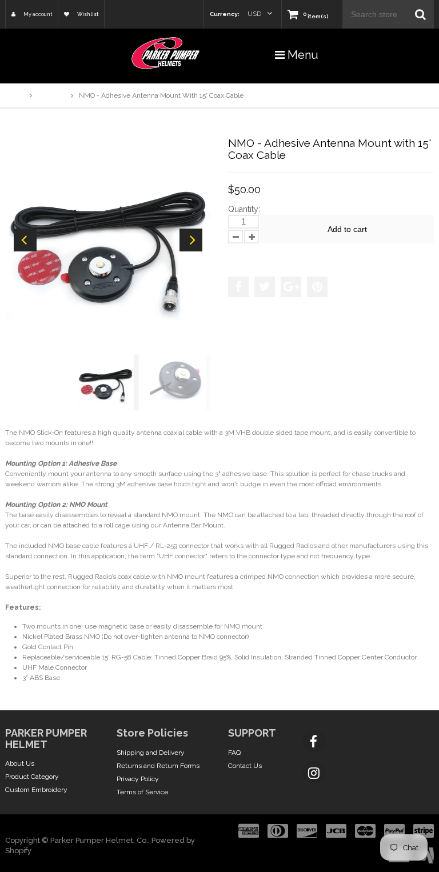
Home (14, 95)
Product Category (32, 777)
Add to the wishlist (264, 254)
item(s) (315, 16)
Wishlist (87, 14)
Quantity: (244, 209)
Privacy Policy (138, 779)
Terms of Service (142, 792)
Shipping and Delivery (151, 753)
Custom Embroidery (36, 790)
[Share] (238, 287)
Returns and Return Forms (158, 766)
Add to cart (347, 229)
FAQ (234, 753)
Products (51, 95)
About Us (19, 763)
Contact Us (245, 766)
